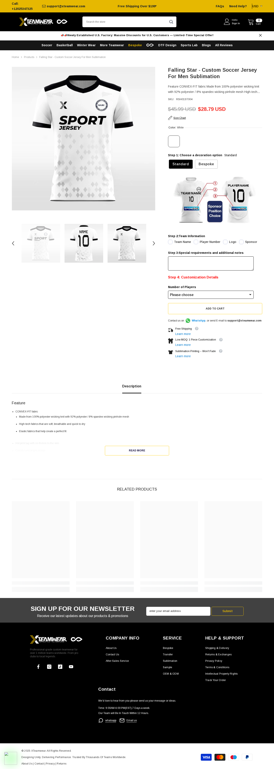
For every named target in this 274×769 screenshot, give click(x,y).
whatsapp (110, 720)
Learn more (183, 334)
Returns (61, 763)
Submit (227, 611)
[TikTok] (60, 666)
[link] (41, 583)
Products (29, 57)
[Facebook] (38, 666)
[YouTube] (71, 666)
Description (131, 386)
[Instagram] (49, 666)
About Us (27, 763)
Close (260, 35)
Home (15, 57)
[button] (13, 243)
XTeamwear (38, 750)
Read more (137, 450)
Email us (132, 720)
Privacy (50, 763)
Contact (39, 763)
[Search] (129, 21)
